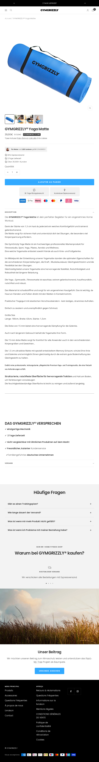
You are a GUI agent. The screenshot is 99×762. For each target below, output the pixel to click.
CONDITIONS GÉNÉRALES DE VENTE (48, 716)
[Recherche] (11, 10)
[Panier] (93, 10)
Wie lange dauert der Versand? (24, 512)
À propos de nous (14, 705)
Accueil (8, 18)
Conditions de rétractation (43, 733)
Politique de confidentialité (43, 724)
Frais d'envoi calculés (27, 138)
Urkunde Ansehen (49, 671)
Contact (9, 715)
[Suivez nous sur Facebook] (71, 691)
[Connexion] (88, 10)
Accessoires (11, 695)
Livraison (9, 710)
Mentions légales (44, 709)
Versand (9, 463)
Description (10, 212)
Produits (9, 690)
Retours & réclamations (48, 690)
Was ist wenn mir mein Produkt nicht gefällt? (31, 521)
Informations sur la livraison (46, 702)
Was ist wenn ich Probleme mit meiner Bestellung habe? (37, 530)
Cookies (40, 739)
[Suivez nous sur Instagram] (77, 691)
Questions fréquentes (16, 700)
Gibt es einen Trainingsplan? (23, 503)
